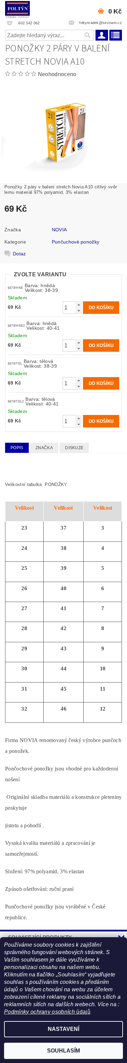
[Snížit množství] (79, 310)
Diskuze (74, 447)
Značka (44, 447)
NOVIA (59, 229)
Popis (16, 447)
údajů (82, 1012)
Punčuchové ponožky (76, 242)
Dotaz (19, 253)
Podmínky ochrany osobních (39, 1012)
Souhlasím (63, 1051)
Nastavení (63, 1029)
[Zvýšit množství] (79, 304)
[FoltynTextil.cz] (17, 9)
